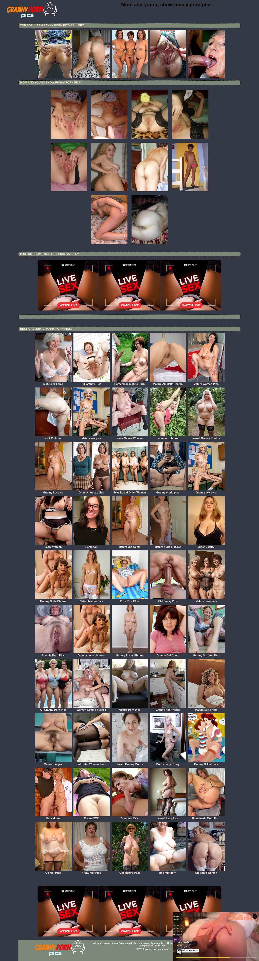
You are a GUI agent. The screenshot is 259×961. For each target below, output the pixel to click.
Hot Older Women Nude (91, 764)
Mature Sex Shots (206, 709)
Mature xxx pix (53, 764)
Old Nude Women (206, 872)
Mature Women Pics (206, 383)
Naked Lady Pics (167, 818)
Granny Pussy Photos (129, 655)
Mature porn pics (206, 601)
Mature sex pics (53, 383)
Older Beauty (206, 546)
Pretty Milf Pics (91, 872)
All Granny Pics (91, 383)
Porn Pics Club (129, 601)
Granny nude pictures (91, 655)
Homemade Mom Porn (206, 818)
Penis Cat (91, 546)
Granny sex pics (206, 492)
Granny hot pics (53, 492)
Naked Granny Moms (130, 764)
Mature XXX (91, 818)
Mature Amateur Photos (168, 383)
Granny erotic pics (167, 492)
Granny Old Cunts (168, 655)
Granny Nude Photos (53, 601)
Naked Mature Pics (91, 601)
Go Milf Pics (53, 872)
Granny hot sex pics (91, 492)
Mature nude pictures (168, 546)
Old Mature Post (129, 872)
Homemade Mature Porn (129, 383)
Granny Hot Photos (168, 709)
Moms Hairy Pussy (167, 764)
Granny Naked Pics (206, 764)
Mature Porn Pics (129, 709)
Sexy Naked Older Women (129, 492)
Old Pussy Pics (167, 601)
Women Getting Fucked (91, 709)
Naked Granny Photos (206, 438)
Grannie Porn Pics (53, 655)
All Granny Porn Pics (53, 709)
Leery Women (53, 546)
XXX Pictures (53, 438)
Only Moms (53, 818)
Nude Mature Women (130, 438)
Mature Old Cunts (129, 546)
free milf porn (167, 872)
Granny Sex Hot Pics (206, 655)
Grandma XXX (129, 818)
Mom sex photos (167, 438)
